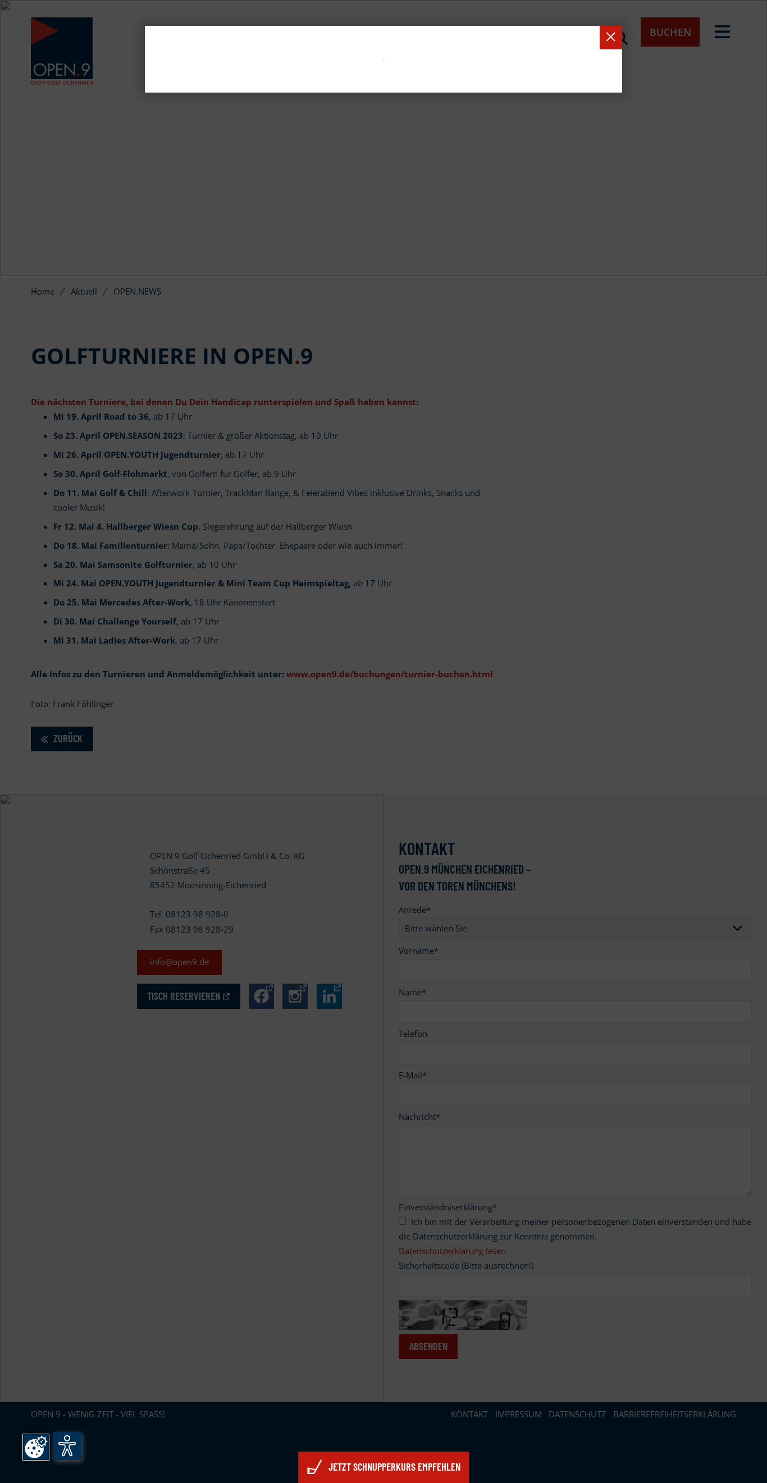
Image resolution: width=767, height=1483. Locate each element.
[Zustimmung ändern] (35, 1447)
